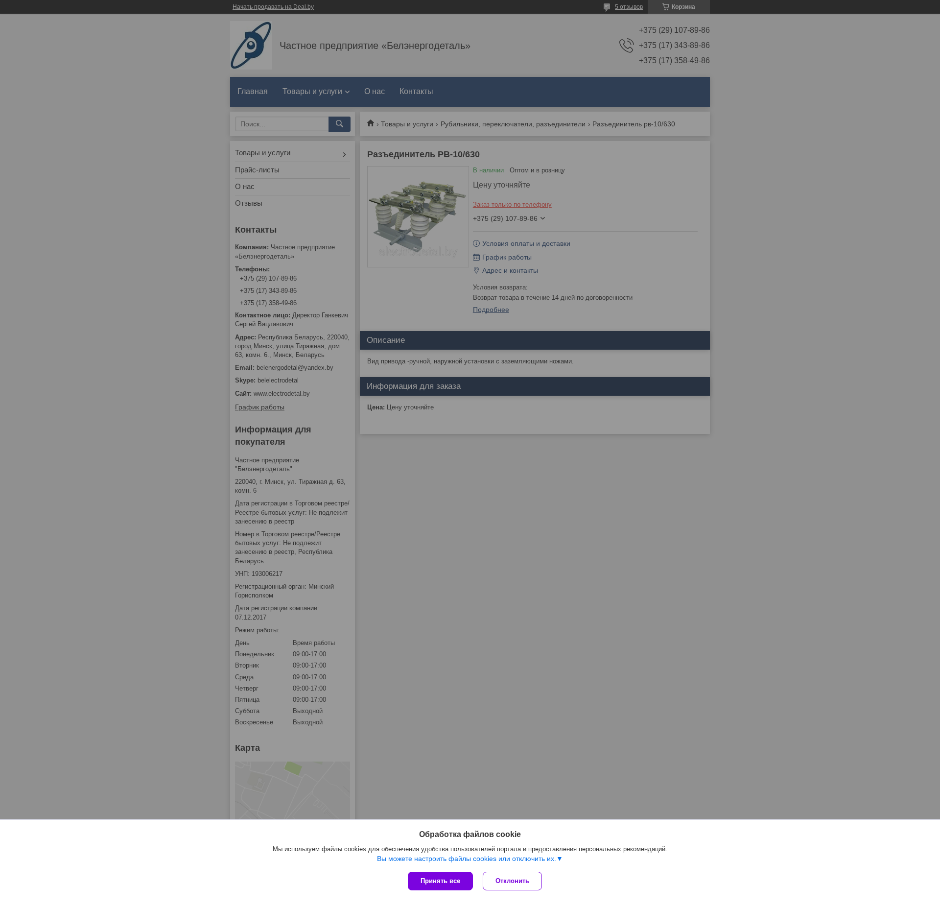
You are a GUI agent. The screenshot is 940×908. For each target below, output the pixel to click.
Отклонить (512, 880)
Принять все (440, 880)
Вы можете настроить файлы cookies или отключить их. (466, 858)
